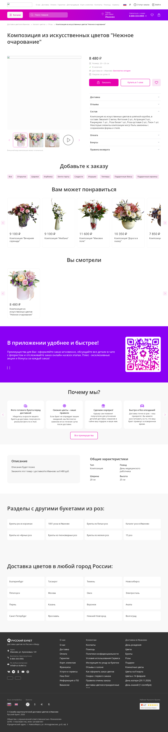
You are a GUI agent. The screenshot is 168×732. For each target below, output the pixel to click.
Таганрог (52, 581)
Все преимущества (84, 435)
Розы (128, 658)
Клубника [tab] (48, 176)
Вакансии (64, 684)
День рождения (133, 644)
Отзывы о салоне (94, 667)
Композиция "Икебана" (56, 236)
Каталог (17, 15)
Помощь (107, 5)
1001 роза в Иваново (59, 523)
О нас (38, 5)
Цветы (128, 649)
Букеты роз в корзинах (20, 523)
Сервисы (115, 5)
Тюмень (91, 581)
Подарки (129, 662)
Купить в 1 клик (135, 82)
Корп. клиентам (86, 5)
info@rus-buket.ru (18, 665)
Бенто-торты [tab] (63, 176)
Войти (158, 4)
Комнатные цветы (134, 667)
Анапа (129, 604)
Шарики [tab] (35, 176)
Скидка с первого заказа (98, 676)
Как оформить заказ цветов (100, 671)
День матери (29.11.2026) (138, 680)
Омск (89, 593)
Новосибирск (133, 581)
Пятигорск (14, 593)
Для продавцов (73, 5)
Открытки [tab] (21, 176)
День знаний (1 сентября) (138, 684)
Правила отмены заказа (98, 680)
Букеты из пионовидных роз (62, 535)
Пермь (12, 604)
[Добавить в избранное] (156, 82)
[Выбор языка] (124, 4)
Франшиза (65, 667)
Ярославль (53, 616)
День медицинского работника (130, 470)
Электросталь (133, 593)
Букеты (128, 653)
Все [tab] (10, 176)
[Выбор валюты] (130, 4)
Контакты (98, 5)
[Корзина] (159, 15)
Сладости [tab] (79, 176)
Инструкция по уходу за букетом (102, 662)
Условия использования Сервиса (103, 658)
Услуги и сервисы (69, 671)
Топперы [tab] (105, 176)
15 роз (129, 535)
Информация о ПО (69, 680)
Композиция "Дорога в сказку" (126, 237)
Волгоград (131, 616)
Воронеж (91, 604)
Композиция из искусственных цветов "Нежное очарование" (21, 309)
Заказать (106, 82)
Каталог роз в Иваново (137, 523)
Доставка (45, 5)
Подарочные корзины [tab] (147, 176)
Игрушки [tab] (92, 176)
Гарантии (61, 5)
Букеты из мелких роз (98, 535)
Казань (51, 604)
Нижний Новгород (96, 616)
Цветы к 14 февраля (135, 676)
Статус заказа (143, 4)
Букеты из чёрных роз (20, 535)
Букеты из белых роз (97, 523)
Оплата (53, 5)
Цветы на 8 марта (134, 671)
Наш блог (65, 676)
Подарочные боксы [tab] (123, 176)
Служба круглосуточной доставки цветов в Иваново (33, 712)
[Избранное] (152, 15)
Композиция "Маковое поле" (91, 237)
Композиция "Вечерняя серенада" (22, 237)
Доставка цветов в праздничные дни (102, 686)
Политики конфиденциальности (102, 653)
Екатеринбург (16, 581)
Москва (52, 593)
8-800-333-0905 (17, 658)
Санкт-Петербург (18, 616)
